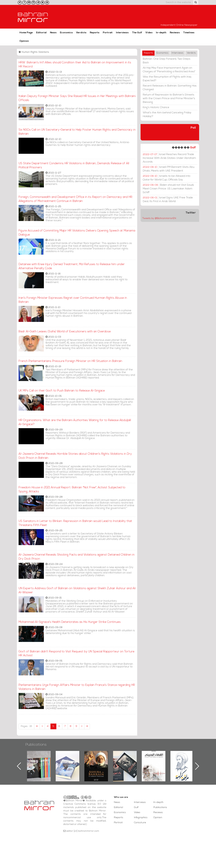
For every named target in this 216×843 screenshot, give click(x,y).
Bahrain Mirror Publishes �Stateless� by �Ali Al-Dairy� (96, 760)
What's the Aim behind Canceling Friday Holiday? (167, 114)
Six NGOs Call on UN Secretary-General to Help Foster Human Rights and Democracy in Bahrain (77, 131)
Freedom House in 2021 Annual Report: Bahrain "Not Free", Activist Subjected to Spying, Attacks (72, 489)
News (53, 32)
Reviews (175, 32)
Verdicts (81, 32)
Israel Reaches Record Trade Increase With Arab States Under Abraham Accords (169, 158)
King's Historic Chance (156, 107)
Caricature (140, 822)
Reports (94, 32)
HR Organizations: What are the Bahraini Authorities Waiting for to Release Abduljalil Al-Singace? (75, 422)
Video (149, 32)
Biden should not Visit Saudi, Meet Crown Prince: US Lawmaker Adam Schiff (168, 189)
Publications (36, 745)
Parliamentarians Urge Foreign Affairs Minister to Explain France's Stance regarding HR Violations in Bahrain (77, 687)
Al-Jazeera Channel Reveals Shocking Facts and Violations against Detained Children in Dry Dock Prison (76, 556)
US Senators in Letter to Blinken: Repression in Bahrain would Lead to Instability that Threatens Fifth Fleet (75, 523)
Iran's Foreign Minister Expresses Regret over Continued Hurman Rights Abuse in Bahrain (73, 300)
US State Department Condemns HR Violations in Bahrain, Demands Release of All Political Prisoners (74, 165)
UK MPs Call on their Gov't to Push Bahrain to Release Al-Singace (62, 390)
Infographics (140, 817)
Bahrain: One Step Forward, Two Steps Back (166, 61)
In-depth (161, 32)
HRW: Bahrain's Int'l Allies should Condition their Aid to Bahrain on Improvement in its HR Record (75, 64)
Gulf (193, 147)
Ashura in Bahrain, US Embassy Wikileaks (67, 760)
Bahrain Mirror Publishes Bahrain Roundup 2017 (39, 760)
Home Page (26, 32)
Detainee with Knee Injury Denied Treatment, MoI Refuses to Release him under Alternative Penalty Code (72, 266)
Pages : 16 (26, 726)
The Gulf (137, 32)
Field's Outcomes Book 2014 (182, 756)
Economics (66, 32)
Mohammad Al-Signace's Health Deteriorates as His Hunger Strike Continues (70, 622)
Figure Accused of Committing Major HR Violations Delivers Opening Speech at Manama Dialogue (77, 232)
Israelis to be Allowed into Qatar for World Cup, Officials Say (166, 178)
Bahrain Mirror (33, 17)
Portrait (108, 32)
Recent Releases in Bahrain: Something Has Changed (170, 87)
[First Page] (37, 726)
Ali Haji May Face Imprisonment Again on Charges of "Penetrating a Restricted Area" (169, 70)
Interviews (122, 32)
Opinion (24, 41)
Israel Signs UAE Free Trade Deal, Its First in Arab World (168, 199)
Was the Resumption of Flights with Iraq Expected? (167, 79)
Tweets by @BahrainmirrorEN (159, 218)
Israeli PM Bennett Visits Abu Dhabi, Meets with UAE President (168, 169)
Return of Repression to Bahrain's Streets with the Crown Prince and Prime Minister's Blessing (169, 98)
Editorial (41, 32)
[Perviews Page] (42, 726)
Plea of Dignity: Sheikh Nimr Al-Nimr (153, 758)
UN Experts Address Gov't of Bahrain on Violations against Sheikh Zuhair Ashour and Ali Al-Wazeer (77, 590)
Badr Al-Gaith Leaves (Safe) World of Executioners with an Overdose (65, 331)
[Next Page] (81, 726)
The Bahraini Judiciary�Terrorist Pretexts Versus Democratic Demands (125, 762)
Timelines (188, 32)
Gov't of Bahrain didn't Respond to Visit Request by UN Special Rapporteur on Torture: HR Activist (77, 653)
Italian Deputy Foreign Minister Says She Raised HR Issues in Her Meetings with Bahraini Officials (77, 98)
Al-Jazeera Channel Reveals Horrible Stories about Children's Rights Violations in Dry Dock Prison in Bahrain (75, 456)
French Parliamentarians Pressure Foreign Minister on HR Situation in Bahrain (70, 361)
